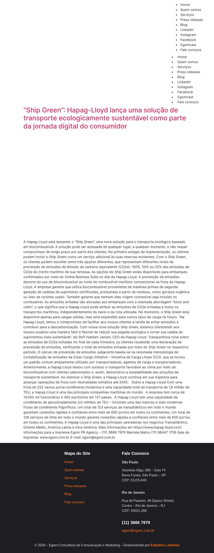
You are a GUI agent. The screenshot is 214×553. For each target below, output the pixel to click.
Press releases (188, 72)
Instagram (185, 87)
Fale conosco (188, 102)
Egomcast (185, 97)
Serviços (184, 67)
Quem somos (187, 62)
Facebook (185, 92)
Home (182, 57)
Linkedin (184, 82)
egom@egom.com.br (138, 531)
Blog (181, 77)
